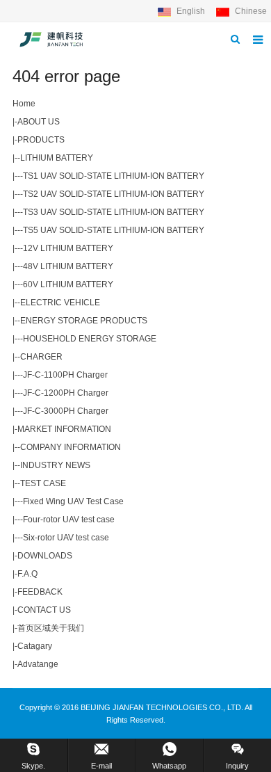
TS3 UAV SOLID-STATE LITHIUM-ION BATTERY (113, 212)
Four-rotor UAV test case (69, 519)
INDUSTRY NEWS (55, 465)
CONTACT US (44, 610)
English (190, 11)
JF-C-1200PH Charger (65, 393)
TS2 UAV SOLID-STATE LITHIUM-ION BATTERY (113, 194)
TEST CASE (43, 483)
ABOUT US (38, 122)
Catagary (34, 646)
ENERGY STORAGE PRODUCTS (83, 320)
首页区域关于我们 (50, 628)
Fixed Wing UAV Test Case (73, 501)
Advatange (37, 664)
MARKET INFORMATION (64, 429)
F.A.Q (27, 574)
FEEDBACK (40, 592)
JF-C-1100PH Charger (65, 375)
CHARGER (41, 357)
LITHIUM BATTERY (56, 158)
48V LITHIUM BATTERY (68, 266)
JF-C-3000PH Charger (65, 411)
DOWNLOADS (44, 556)
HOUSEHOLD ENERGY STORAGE (89, 339)
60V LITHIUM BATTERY (68, 284)
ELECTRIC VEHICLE (60, 302)
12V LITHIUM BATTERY (68, 248)
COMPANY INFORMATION (70, 447)
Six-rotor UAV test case (66, 537)
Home (24, 103)
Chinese (250, 11)
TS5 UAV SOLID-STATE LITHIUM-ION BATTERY (113, 230)
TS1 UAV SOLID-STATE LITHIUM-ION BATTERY (113, 176)
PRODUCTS (41, 140)
